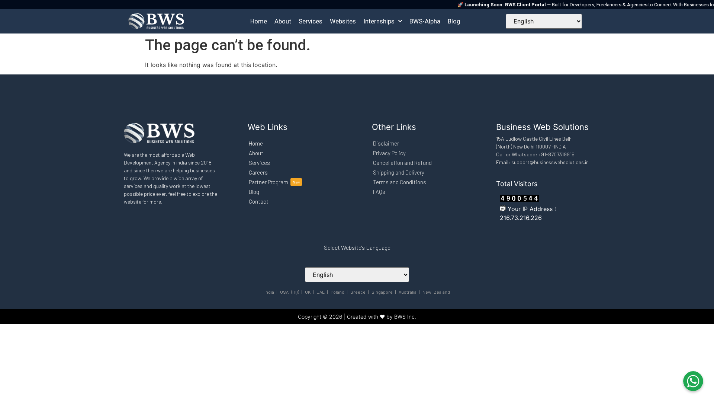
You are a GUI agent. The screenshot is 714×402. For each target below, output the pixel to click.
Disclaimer (386, 143)
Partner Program (274, 182)
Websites (343, 21)
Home (258, 21)
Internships (379, 21)
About (282, 21)
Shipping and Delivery (398, 172)
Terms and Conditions (399, 182)
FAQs (379, 191)
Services (310, 21)
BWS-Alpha (424, 21)
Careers (258, 172)
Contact (258, 201)
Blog (454, 21)
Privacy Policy (389, 153)
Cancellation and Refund (402, 162)
